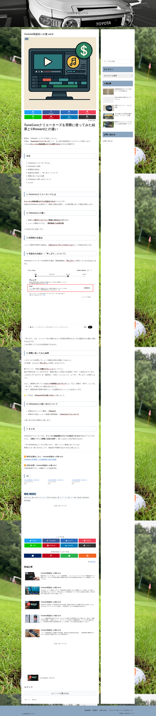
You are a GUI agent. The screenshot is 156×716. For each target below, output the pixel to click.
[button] (131, 61)
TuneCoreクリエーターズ (39, 497)
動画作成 (33, 494)
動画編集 (28, 500)
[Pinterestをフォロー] (51, 556)
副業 (27, 494)
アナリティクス (63, 497)
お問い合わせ (108, 141)
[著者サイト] (33, 556)
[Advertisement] (60, 520)
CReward (28, 497)
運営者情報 (87, 710)
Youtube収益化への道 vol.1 (79, 480)
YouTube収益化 (53, 497)
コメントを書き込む (60, 693)
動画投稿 (86, 497)
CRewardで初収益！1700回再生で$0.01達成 (40, 459)
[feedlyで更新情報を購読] (69, 556)
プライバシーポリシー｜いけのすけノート (121, 710)
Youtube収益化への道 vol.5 (31, 480)
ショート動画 (73, 497)
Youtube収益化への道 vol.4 (55, 480)
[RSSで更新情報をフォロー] (87, 556)
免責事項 (95, 710)
